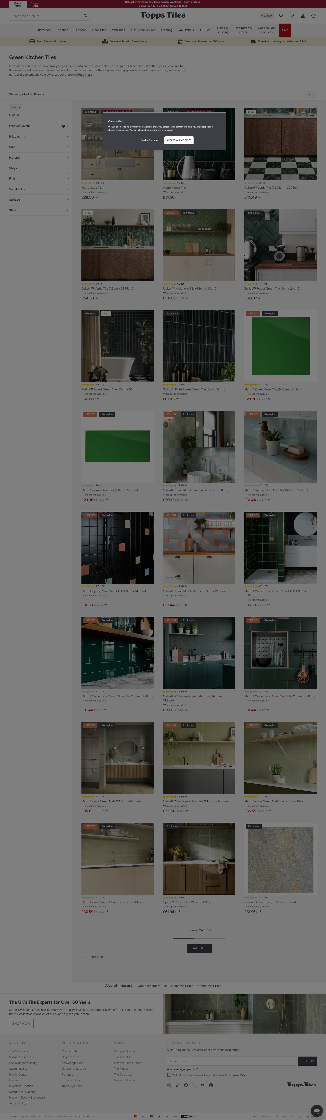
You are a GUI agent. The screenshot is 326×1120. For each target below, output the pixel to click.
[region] (164, 131)
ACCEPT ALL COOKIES (179, 140)
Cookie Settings (149, 140)
